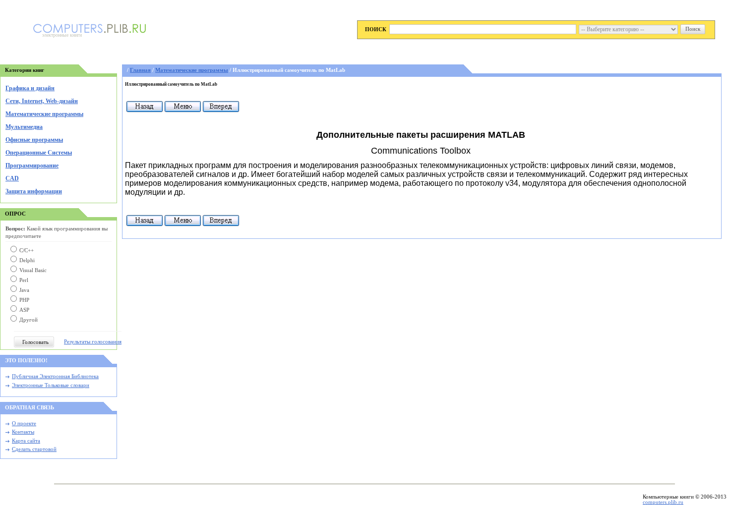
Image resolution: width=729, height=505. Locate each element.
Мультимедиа (24, 126)
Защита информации (33, 191)
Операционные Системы (38, 152)
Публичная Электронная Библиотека (55, 376)
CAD (12, 178)
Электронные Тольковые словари (50, 385)
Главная (140, 70)
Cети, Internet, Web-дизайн (41, 101)
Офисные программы (34, 139)
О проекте (24, 423)
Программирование (32, 165)
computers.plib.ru (663, 502)
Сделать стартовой (34, 449)
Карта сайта (26, 441)
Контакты (23, 432)
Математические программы (44, 114)
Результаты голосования (93, 341)
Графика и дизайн (30, 88)
